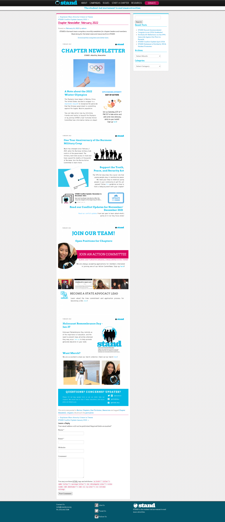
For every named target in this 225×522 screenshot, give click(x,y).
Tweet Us (102, 511)
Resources (136, 2)
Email (61, 439)
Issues (106, 2)
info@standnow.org (63, 507)
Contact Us (60, 504)
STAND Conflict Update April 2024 (151, 42)
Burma (79, 410)
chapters (70, 413)
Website (61, 447)
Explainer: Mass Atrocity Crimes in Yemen (75, 17)
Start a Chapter (120, 2)
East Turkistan (96, 410)
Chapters (86, 410)
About (84, 2)
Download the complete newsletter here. (93, 38)
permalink (89, 413)
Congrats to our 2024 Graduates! (150, 32)
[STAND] (67, 3)
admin (83, 28)
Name (61, 430)
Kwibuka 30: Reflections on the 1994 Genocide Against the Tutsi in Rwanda (152, 37)
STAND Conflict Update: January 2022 (73, 19)
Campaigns (95, 2)
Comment (62, 456)
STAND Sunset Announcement (149, 30)
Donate (152, 2)
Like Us (102, 505)
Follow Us (103, 517)
